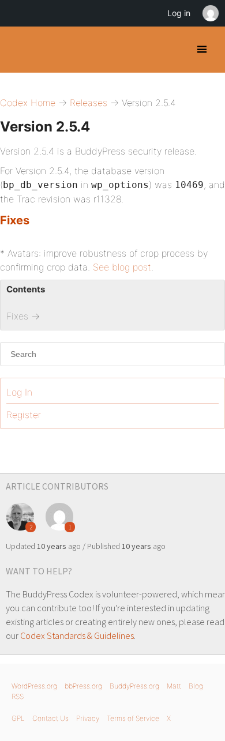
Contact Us (50, 718)
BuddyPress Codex (19, 50)
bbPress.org (83, 686)
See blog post (122, 267)
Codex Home (27, 102)
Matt (174, 686)
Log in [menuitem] (178, 13)
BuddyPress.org (134, 686)
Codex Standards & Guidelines (77, 635)
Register (23, 414)
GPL (18, 718)
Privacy (87, 718)
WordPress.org (34, 686)
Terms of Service (133, 718)
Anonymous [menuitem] (210, 13)
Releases (88, 102)
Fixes (14, 220)
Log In (19, 392)
